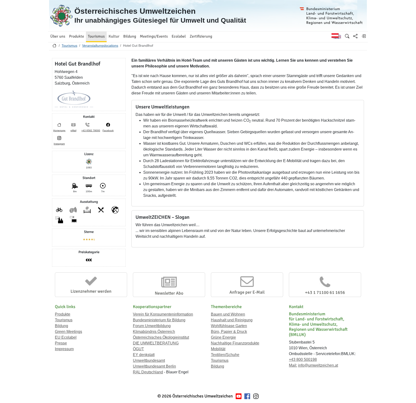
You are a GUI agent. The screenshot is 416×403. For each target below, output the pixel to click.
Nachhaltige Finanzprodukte (235, 343)
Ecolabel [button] (179, 36)
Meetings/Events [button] (154, 36)
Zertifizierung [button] (201, 36)
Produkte (62, 314)
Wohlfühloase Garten (229, 326)
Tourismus (69, 45)
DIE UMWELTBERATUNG (156, 343)
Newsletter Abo (169, 293)
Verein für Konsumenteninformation (163, 314)
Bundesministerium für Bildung (159, 320)
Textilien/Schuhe (225, 355)
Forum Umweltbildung (152, 326)
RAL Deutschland (148, 372)
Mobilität (218, 349)
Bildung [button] (129, 36)
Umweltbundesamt (149, 360)
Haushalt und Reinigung (232, 320)
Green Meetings (68, 332)
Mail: (293, 365)
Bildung (61, 326)
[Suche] (347, 36)
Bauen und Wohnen (228, 314)
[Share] (355, 36)
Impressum (64, 349)
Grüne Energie (223, 337)
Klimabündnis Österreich (154, 332)
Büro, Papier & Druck (229, 332)
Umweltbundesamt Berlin (154, 366)
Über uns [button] (57, 36)
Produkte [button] (76, 36)
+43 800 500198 (303, 359)
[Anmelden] (363, 36)
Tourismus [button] (96, 36)
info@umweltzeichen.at (318, 365)
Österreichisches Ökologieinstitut (161, 337)
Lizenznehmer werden (91, 291)
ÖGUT (138, 349)
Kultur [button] (114, 36)
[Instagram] (256, 396)
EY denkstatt (144, 355)
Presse (61, 343)
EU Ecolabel (66, 337)
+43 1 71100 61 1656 (325, 292)
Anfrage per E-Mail (247, 292)
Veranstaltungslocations (100, 45)
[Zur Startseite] (54, 47)
